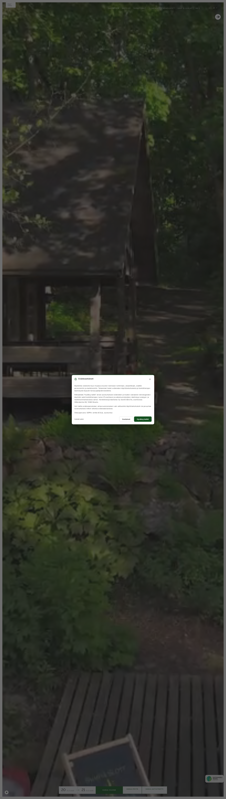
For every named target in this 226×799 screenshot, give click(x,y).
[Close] (150, 379)
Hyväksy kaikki (143, 419)
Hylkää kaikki (79, 419)
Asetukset (126, 419)
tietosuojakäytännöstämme (100, 391)
